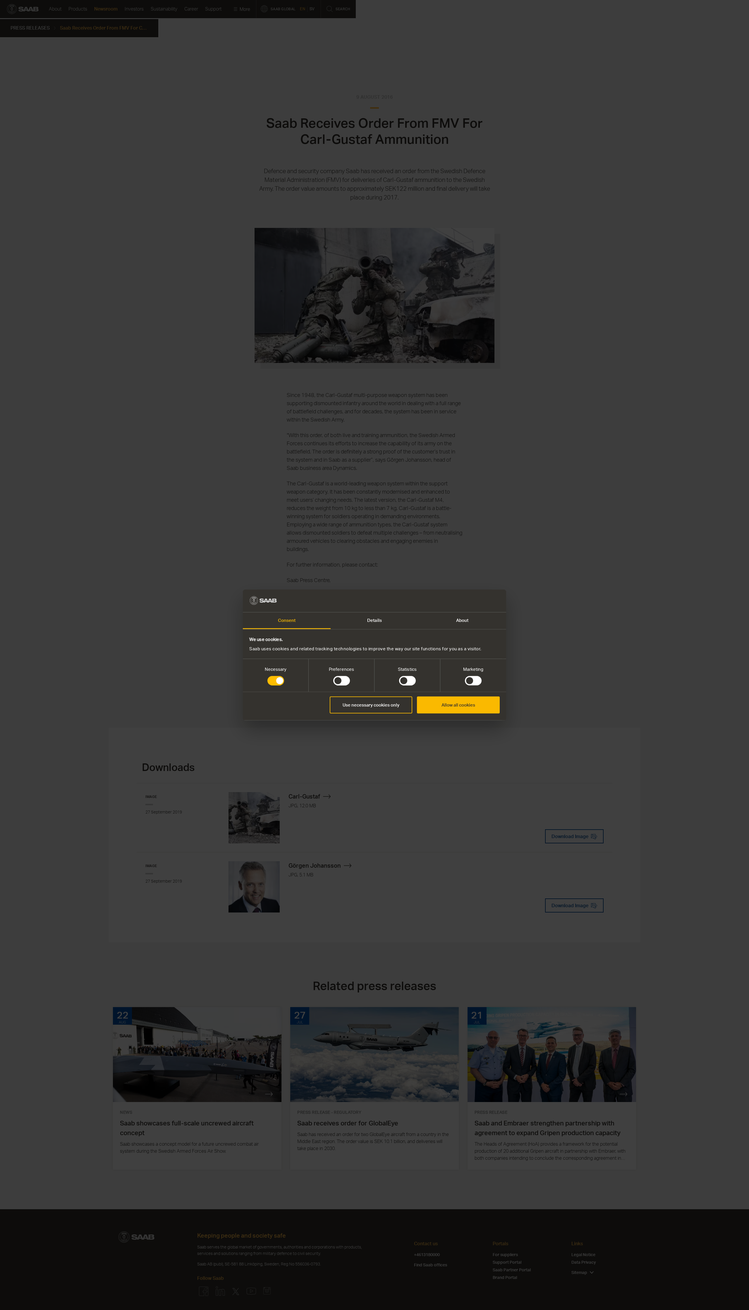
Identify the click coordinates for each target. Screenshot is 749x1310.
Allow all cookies (458, 705)
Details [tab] (374, 620)
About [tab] (462, 620)
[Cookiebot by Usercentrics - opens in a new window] (474, 600)
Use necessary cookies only (371, 705)
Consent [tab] (287, 620)
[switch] (341, 680)
